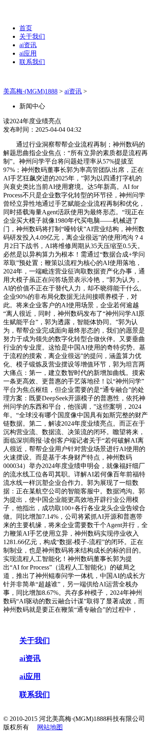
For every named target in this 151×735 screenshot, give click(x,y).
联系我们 (32, 61)
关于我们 (32, 36)
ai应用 (28, 53)
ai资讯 (28, 44)
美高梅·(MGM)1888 (30, 91)
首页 (25, 28)
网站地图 (50, 727)
